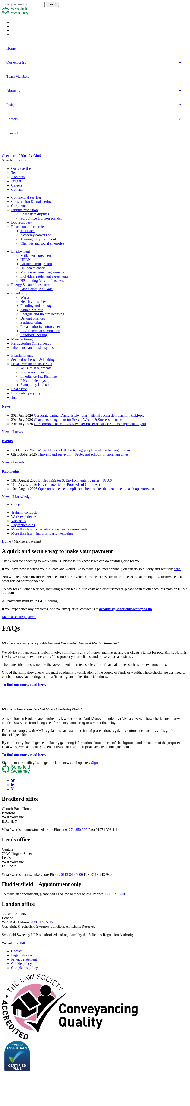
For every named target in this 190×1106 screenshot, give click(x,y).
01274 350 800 (76, 830)
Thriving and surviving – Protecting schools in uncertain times (83, 454)
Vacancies (18, 521)
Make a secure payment (19, 617)
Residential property (26, 393)
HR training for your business (42, 281)
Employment (20, 251)
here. (177, 569)
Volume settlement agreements (42, 272)
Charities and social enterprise (42, 243)
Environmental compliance (40, 331)
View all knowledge (16, 497)
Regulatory (19, 293)
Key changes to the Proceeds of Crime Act (69, 484)
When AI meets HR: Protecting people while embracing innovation (86, 450)
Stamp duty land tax (35, 385)
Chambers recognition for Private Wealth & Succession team (78, 420)
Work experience (23, 517)
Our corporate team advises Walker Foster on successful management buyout (90, 424)
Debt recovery (21, 222)
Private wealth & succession (31, 364)
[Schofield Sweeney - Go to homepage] (29, 151)
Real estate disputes (34, 214)
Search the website (15, 160)
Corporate (18, 206)
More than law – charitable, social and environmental (50, 529)
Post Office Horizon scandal (41, 218)
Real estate (19, 389)
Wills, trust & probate (35, 368)
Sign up (96, 763)
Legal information (24, 955)
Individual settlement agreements (44, 276)
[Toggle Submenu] (180, 63)
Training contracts (24, 512)
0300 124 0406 (30, 156)
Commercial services (26, 197)
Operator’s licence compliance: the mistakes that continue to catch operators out (96, 489)
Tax (14, 397)
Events (7, 441)
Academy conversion (35, 235)
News (6, 406)
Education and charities (28, 227)
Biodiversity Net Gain (36, 289)
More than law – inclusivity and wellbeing (42, 533)
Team (15, 173)
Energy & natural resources (31, 285)
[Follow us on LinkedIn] (12, 785)
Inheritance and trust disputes (32, 348)
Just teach (27, 231)
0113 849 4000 (72, 874)
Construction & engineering (31, 201)
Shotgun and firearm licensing (42, 314)
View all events (13, 462)
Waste (24, 297)
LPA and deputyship (35, 381)
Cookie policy (21, 964)
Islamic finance (22, 355)
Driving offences (32, 318)
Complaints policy (24, 968)
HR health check (32, 268)
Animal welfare (31, 310)
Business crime (31, 322)
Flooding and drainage (36, 306)
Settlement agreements (36, 255)
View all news (12, 432)
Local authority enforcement (41, 327)
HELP (25, 260)
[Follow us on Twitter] (13, 781)
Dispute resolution (24, 210)
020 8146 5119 (42, 922)
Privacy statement (24, 959)
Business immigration (36, 264)
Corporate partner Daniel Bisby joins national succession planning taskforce (89, 415)
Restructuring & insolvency (31, 343)
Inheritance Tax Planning (38, 376)
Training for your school (38, 239)
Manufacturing (22, 339)
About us (18, 177)
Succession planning (35, 372)
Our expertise (21, 168)
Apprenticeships (23, 525)
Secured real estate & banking (33, 360)
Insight (16, 181)
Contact (16, 189)
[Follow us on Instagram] (12, 789)
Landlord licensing (34, 335)
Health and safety (33, 301)
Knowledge (10, 471)
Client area (10, 156)
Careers (16, 185)
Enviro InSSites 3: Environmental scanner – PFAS (75, 480)
